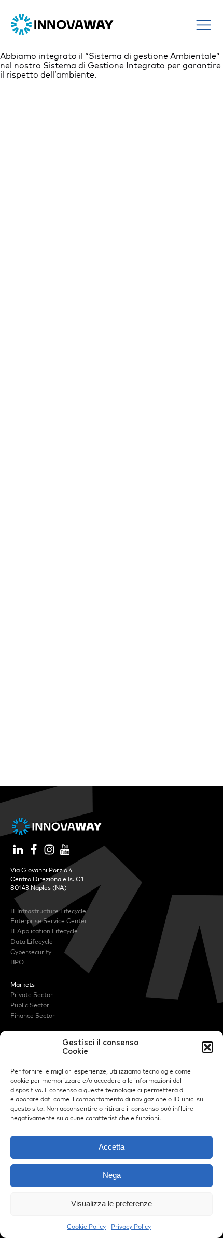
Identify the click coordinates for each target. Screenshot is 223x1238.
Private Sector (31, 995)
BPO (17, 962)
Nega (112, 1175)
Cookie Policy (86, 1226)
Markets (22, 984)
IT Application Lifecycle (44, 931)
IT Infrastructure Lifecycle (48, 911)
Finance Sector (32, 1015)
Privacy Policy (131, 1226)
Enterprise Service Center (48, 921)
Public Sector (29, 1005)
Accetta (111, 1146)
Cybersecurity (30, 952)
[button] (207, 1047)
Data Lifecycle (31, 941)
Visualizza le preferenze (111, 1203)
